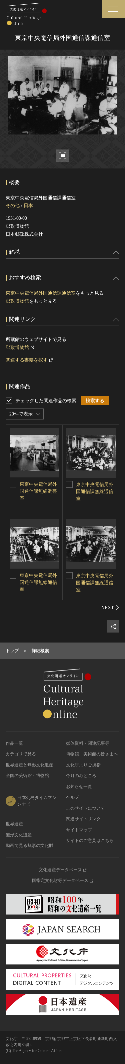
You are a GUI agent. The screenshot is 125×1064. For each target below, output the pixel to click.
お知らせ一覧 (79, 786)
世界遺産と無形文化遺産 (29, 764)
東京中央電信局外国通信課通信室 (41, 293)
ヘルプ (72, 797)
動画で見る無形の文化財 (29, 845)
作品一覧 (14, 743)
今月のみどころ (81, 775)
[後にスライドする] (110, 607)
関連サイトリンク (83, 818)
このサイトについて (85, 808)
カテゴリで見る (21, 753)
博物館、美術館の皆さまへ (92, 753)
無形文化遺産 (19, 834)
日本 (28, 205)
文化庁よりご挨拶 (83, 764)
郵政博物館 (17, 301)
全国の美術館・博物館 (27, 775)
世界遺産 (14, 823)
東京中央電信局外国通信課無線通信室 (94, 491)
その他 (13, 205)
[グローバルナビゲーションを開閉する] (113, 9)
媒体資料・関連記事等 (87, 743)
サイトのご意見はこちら (90, 840)
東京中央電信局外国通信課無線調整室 (38, 491)
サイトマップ (79, 829)
